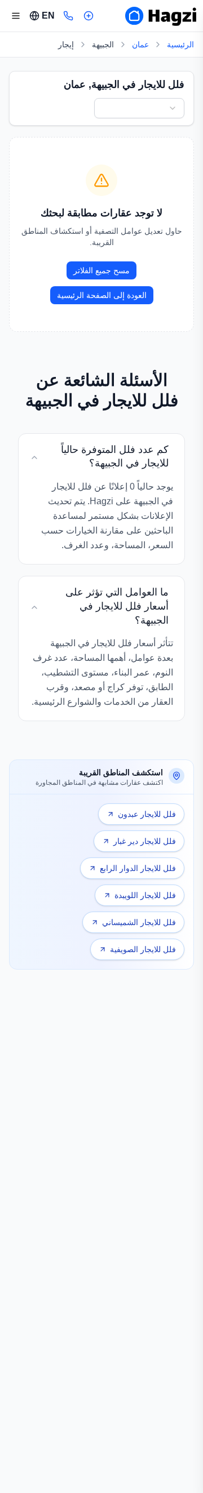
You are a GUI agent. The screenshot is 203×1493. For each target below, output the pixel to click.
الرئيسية (180, 44)
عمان (140, 44)
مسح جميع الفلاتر (101, 270)
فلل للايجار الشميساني (139, 922)
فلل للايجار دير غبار (144, 841)
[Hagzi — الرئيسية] (160, 16)
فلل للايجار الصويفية (143, 949)
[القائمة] (16, 16)
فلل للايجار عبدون (147, 814)
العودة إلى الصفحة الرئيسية (102, 295)
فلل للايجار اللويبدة (145, 895)
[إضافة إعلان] (89, 16)
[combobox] (139, 108)
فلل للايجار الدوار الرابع (138, 868)
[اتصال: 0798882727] (68, 16)
